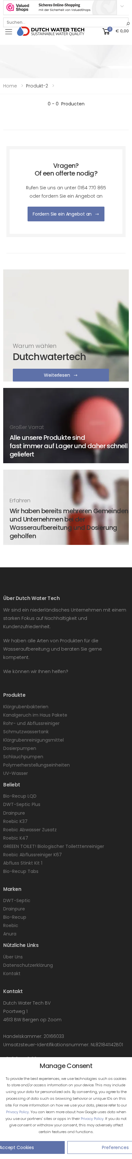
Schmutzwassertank (26, 731)
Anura (9, 934)
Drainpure (14, 813)
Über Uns (13, 957)
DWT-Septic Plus (21, 804)
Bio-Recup (14, 917)
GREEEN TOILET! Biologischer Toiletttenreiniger (53, 846)
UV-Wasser (15, 773)
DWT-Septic (16, 900)
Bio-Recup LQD (20, 796)
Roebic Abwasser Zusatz (30, 829)
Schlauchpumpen (23, 756)
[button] (115, 31)
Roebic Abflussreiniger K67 (32, 854)
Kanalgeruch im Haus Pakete (35, 715)
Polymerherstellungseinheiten (36, 765)
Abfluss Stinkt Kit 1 (22, 863)
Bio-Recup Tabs (20, 871)
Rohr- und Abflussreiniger (31, 723)
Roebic (10, 925)
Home (10, 86)
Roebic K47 (15, 838)
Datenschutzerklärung (28, 965)
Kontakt (12, 973)
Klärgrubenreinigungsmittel (33, 740)
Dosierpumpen (19, 748)
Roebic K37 (15, 821)
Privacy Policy (17, 1111)
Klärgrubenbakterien (25, 706)
